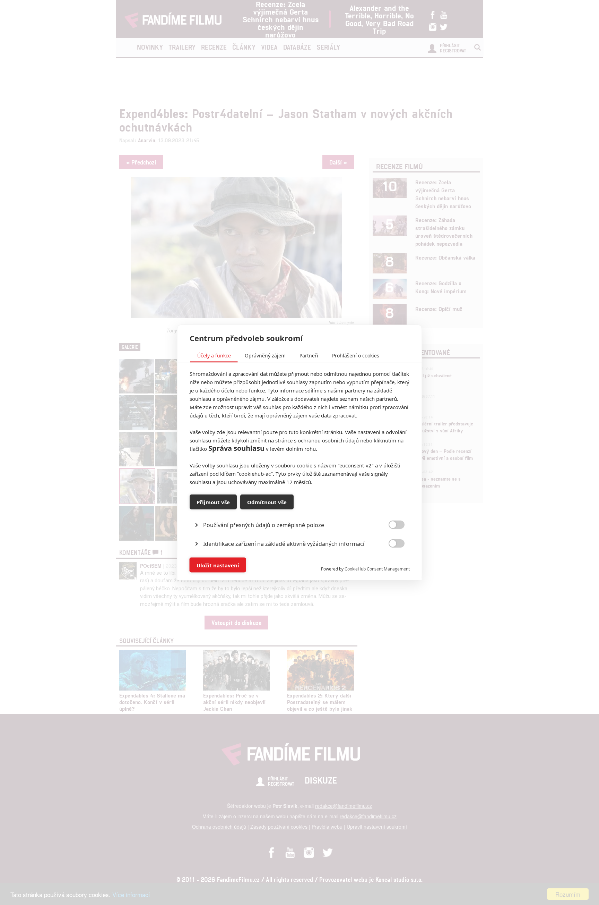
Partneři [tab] (309, 355)
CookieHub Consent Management (377, 569)
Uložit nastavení (218, 564)
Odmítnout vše (267, 501)
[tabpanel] (300, 509)
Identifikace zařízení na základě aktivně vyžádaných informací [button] (283, 544)
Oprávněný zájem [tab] (265, 355)
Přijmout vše (213, 501)
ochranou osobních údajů (328, 440)
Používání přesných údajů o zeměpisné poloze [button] (263, 525)
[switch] (391, 561)
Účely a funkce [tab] (214, 355)
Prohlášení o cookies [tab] (355, 355)
